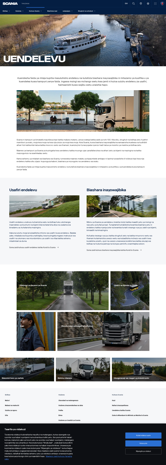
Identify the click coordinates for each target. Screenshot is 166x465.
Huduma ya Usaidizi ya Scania (69, 420)
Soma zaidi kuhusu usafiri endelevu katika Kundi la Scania (32, 247)
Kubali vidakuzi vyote (143, 435)
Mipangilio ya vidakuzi (143, 451)
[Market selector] (148, 3)
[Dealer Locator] (140, 3)
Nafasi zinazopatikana (120, 405)
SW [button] (126, 4)
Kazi (113, 400)
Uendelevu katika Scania (121, 410)
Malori (7, 400)
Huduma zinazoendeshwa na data (70, 405)
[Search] (133, 3)
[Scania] (10, 3)
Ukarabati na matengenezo (68, 400)
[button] (155, 3)
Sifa (6, 415)
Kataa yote (143, 443)
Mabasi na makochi (12, 405)
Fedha (60, 410)
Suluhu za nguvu (11, 410)
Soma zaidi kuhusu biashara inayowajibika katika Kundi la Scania (113, 250)
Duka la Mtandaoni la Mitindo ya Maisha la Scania (130, 415)
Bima (60, 415)
